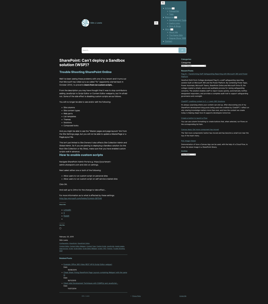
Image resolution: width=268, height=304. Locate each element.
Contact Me (182, 296)
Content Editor (64, 246)
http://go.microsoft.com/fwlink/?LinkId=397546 (80, 198)
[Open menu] (156, 23)
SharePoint (73, 243)
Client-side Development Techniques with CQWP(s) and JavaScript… (91, 283)
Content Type (91, 246)
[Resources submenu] (175, 17)
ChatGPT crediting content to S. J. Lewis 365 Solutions (203, 101)
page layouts (63, 248)
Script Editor (78, 248)
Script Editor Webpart (90, 248)
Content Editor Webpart (78, 246)
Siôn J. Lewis (96, 23)
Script (71, 248)
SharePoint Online (84, 243)
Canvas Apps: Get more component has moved (200, 129)
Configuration (63, 243)
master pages (119, 246)
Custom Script (101, 246)
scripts (100, 248)
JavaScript (110, 246)
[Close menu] (163, 3)
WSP (61, 251)
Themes (109, 248)
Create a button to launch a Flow (194, 118)
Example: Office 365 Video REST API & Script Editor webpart (88, 264)
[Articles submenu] (173, 8)
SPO (104, 248)
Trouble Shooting (119, 248)
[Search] (182, 50)
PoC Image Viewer (188, 141)
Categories (186, 62)
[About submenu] (171, 29)
